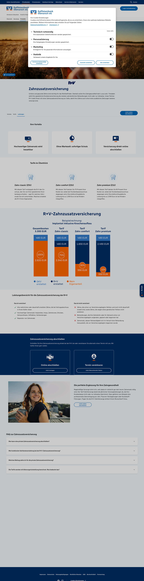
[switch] (112, 39)
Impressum (53, 25)
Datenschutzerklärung (38, 25)
